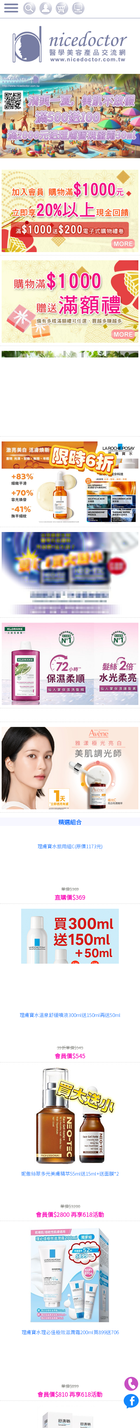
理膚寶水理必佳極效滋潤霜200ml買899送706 (70, 1332)
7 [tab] (99, 147)
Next (118, 116)
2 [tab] (50, 147)
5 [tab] (80, 147)
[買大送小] (70, 574)
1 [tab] (40, 147)
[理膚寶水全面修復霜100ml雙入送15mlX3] (70, 1275)
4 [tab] (70, 147)
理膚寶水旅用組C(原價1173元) (70, 846)
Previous (22, 116)
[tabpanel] (70, 77)
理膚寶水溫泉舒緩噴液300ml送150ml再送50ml (70, 1014)
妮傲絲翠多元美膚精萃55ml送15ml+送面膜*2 (70, 1173)
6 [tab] (89, 147)
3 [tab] (60, 147)
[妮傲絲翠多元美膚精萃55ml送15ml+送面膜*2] (70, 1117)
